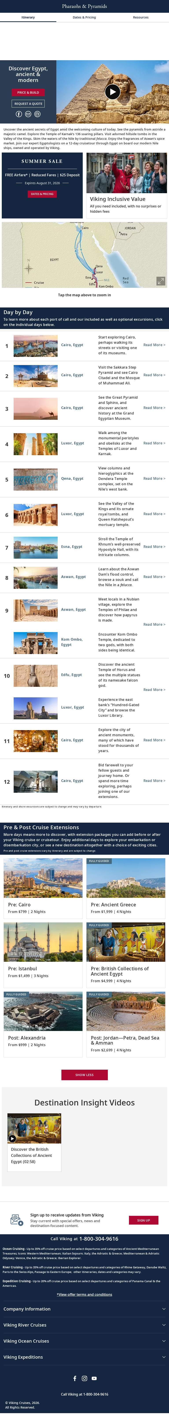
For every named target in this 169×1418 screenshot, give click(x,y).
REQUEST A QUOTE (28, 104)
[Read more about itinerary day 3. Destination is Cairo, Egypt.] (84, 408)
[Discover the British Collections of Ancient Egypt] (34, 1128)
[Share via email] (28, 114)
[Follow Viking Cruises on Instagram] (84, 1378)
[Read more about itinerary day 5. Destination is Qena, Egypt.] (84, 479)
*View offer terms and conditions (84, 1294)
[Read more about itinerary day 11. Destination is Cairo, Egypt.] (84, 741)
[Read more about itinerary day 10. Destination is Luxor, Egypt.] (84, 709)
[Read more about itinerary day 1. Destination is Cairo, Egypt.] (84, 346)
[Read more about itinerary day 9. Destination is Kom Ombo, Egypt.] (84, 644)
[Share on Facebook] (19, 114)
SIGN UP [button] (143, 1220)
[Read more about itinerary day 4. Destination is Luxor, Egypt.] (84, 444)
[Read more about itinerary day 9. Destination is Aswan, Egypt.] (84, 610)
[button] (37, 114)
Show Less (84, 1075)
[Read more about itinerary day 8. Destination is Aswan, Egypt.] (84, 578)
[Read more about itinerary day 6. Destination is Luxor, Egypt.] (84, 515)
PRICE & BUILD (28, 92)
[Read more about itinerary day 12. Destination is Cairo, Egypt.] (84, 782)
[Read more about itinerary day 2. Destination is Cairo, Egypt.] (84, 376)
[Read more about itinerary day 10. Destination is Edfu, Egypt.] (84, 675)
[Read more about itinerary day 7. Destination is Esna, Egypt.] (84, 548)
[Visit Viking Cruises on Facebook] (74, 1378)
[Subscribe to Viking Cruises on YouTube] (94, 1378)
